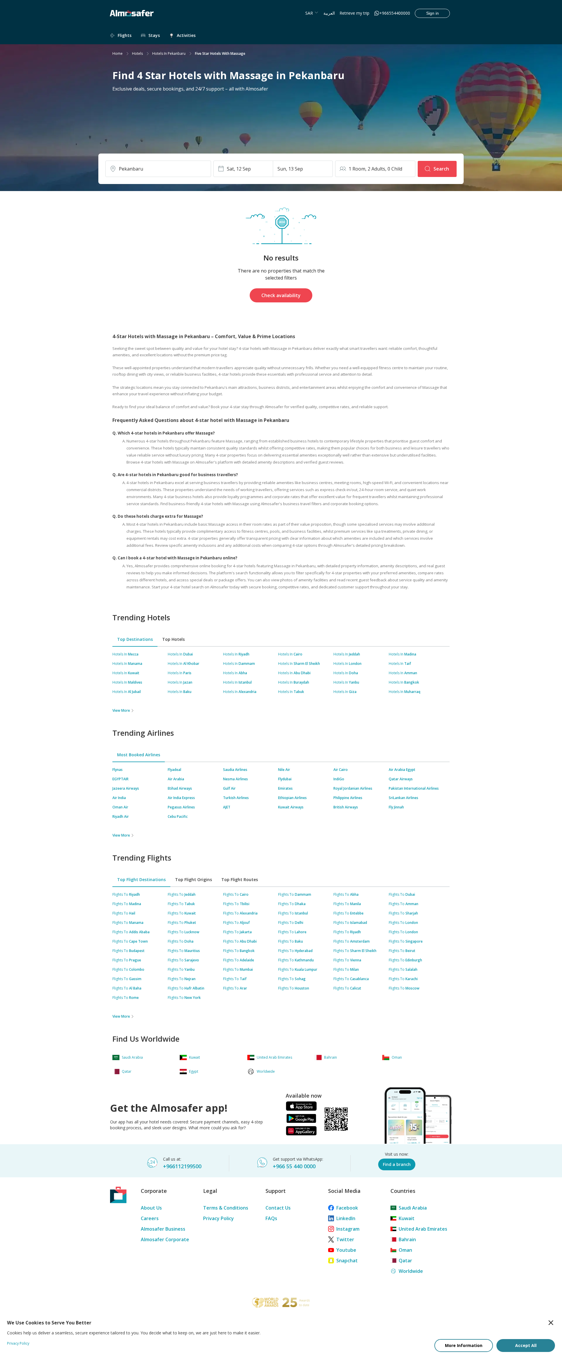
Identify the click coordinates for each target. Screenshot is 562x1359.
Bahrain (407, 1239)
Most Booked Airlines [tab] (138, 754)
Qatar (405, 1260)
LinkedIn (345, 1218)
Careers (150, 1218)
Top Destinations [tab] (135, 639)
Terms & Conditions (225, 1208)
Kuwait (406, 1218)
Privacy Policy (218, 1218)
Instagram (347, 1229)
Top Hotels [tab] (173, 639)
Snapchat (347, 1260)
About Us (151, 1208)
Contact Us (278, 1208)
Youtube (346, 1250)
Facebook (347, 1208)
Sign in (432, 13)
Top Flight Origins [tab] (193, 879)
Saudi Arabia (413, 1208)
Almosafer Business (163, 1229)
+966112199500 (182, 1166)
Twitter (345, 1239)
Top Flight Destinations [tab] (141, 879)
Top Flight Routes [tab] (239, 879)
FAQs (271, 1218)
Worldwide (411, 1271)
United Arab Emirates (423, 1229)
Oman (405, 1250)
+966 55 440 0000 (294, 1166)
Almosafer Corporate (165, 1239)
